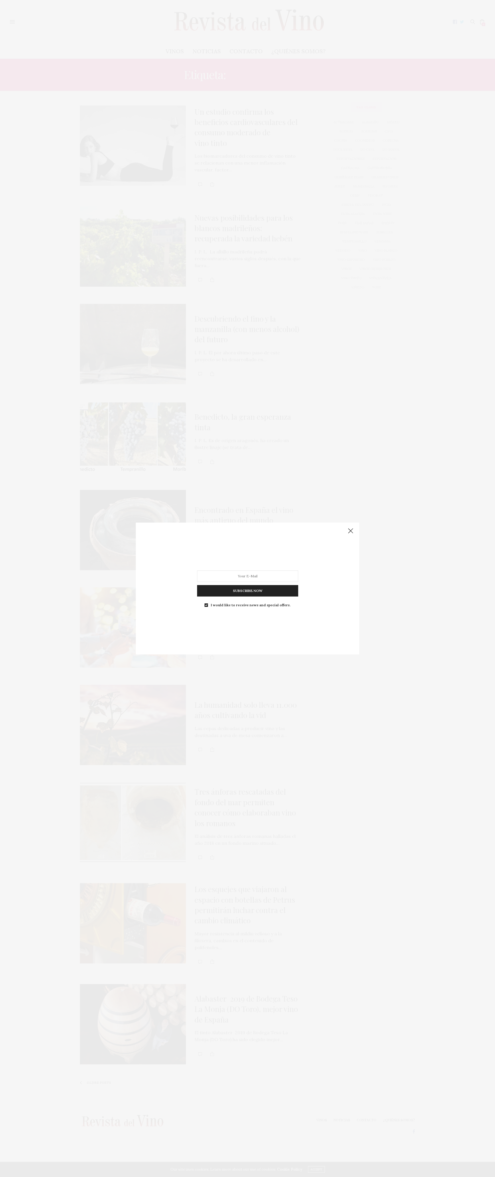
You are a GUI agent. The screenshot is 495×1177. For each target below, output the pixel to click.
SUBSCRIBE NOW (247, 590)
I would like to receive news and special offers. (250, 605)
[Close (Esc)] (350, 531)
